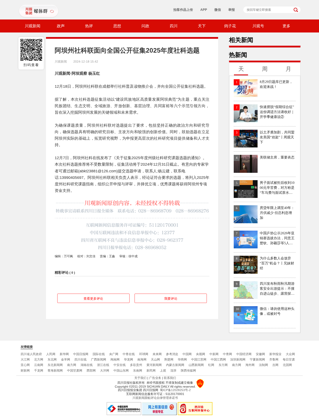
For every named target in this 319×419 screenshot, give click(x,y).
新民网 (151, 370)
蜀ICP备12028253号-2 (175, 390)
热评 (89, 26)
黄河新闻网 (154, 365)
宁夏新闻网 (257, 359)
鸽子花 (230, 26)
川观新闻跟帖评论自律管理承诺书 (155, 398)
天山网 (155, 359)
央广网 (113, 354)
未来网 (157, 354)
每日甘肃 (289, 359)
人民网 (50, 354)
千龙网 (38, 370)
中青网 (227, 354)
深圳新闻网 (237, 359)
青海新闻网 (55, 370)
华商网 (182, 359)
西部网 (91, 370)
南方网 (71, 365)
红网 (211, 365)
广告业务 (155, 378)
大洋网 (104, 370)
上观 (163, 370)
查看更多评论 (93, 298)
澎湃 (173, 370)
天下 (202, 26)
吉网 (275, 365)
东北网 (52, 359)
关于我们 (140, 378)
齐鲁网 (273, 359)
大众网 (290, 354)
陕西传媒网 (188, 370)
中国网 (187, 354)
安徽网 (260, 354)
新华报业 (275, 354)
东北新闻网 (55, 365)
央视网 (200, 354)
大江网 (25, 359)
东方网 (223, 365)
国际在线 (99, 354)
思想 (117, 26)
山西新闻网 (196, 365)
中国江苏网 (198, 359)
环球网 (143, 354)
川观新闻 (32, 26)
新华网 (64, 354)
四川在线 (80, 359)
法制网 (263, 365)
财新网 (25, 370)
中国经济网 (244, 354)
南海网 (141, 359)
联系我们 (170, 378)
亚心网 (25, 365)
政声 (61, 26)
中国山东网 (121, 370)
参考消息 (172, 354)
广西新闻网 (98, 359)
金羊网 (65, 359)
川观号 (258, 26)
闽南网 (115, 359)
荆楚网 (168, 359)
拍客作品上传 (183, 9)
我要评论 (170, 298)
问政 (145, 26)
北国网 (287, 365)
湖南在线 (87, 365)
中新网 (214, 354)
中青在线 (129, 354)
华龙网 (128, 359)
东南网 (137, 370)
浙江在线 (103, 365)
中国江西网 (218, 359)
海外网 (250, 365)
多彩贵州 (136, 365)
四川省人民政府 (31, 354)
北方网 (38, 359)
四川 (174, 26)
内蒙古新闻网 (175, 365)
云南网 (38, 365)
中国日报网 (80, 354)
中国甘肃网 (74, 370)
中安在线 (119, 365)
